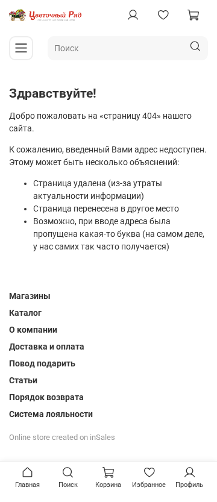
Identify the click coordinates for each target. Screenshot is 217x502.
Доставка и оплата (46, 346)
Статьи (23, 380)
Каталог (25, 313)
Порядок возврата (46, 397)
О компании (33, 329)
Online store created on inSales (62, 437)
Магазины (30, 296)
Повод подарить (42, 363)
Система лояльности (51, 414)
